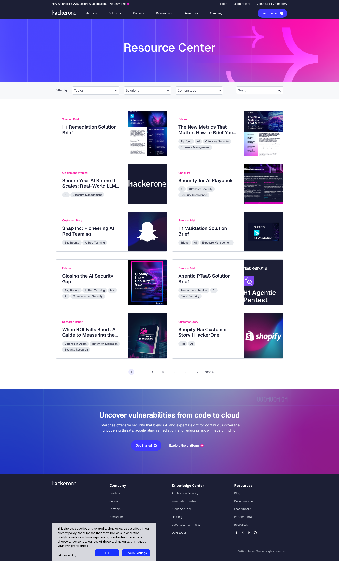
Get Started (270, 13)
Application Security (185, 493)
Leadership (116, 493)
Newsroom (116, 517)
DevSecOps (179, 532)
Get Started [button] (144, 445)
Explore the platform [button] (184, 445)
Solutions (115, 13)
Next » (209, 372)
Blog (237, 493)
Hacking (177, 517)
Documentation (244, 501)
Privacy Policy (67, 555)
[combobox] (95, 88)
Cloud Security (181, 509)
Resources (191, 13)
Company (216, 13)
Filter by (61, 90)
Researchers (164, 13)
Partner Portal (243, 517)
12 (197, 372)
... (185, 372)
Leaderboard (242, 3)
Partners (138, 13)
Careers (114, 501)
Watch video (117, 3)
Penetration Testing (185, 501)
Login (223, 3)
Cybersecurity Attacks (186, 524)
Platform (91, 13)
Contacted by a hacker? (272, 3)
